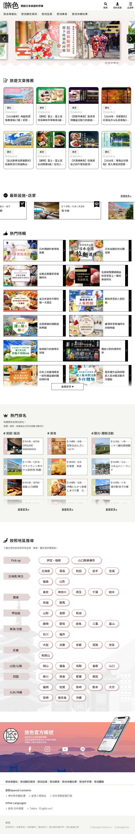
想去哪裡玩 (10, 14)
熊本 (95, 687)
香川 (46, 676)
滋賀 (95, 645)
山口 (112, 666)
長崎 (79, 687)
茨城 (46, 602)
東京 (46, 592)
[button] (106, 62)
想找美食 (62, 14)
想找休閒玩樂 (80, 14)
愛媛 (79, 676)
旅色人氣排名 (38, 795)
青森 (62, 571)
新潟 (79, 613)
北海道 (45, 571)
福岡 (46, 687)
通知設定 (42, 826)
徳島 (62, 676)
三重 (95, 623)
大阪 (46, 645)
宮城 (112, 571)
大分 (112, 687)
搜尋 (105, 7)
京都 (79, 645)
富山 (112, 623)
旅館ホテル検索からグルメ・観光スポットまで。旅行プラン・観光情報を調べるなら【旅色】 (23, 6)
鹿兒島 (62, 697)
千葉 (95, 592)
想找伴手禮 (85, 781)
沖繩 (79, 697)
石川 (46, 634)
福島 (46, 581)
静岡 (46, 623)
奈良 (112, 645)
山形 (62, 581)
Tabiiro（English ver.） (42, 808)
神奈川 (62, 592)
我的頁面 (117, 7)
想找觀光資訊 (29, 14)
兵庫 (62, 645)
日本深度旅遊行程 (62, 795)
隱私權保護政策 (56, 826)
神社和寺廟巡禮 (16, 795)
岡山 (46, 666)
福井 (62, 634)
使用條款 (9, 826)
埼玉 (79, 592)
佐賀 (62, 687)
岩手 (95, 571)
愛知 (62, 623)
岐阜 (79, 623)
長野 (62, 613)
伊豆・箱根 (54, 560)
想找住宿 (47, 14)
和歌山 (45, 655)
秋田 (79, 571)
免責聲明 (31, 826)
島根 (95, 666)
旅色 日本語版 (15, 808)
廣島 (62, 666)
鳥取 (79, 666)
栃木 (112, 592)
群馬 (62, 602)
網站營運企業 (72, 826)
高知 (95, 676)
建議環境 (20, 826)
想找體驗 (99, 781)
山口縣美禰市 (86, 560)
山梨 (46, 613)
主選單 (130, 7)
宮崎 (46, 697)
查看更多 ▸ (126, 196)
